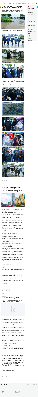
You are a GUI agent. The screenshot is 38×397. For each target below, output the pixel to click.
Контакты (29, 390)
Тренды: (2, 3)
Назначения (7, 3)
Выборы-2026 (25, 3)
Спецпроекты (16, 3)
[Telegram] (6, 180)
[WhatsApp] (4, 180)
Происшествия (3, 389)
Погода (3, 376)
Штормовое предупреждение (13, 376)
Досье (13, 3)
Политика (2, 390)
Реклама (29, 391)
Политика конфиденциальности (18, 390)
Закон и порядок (10, 3)
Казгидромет (7, 376)
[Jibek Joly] (33, 3)
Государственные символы (18, 391)
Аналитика (2, 391)
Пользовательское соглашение (18, 389)
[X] (9, 180)
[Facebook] (7, 180)
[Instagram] (2, 180)
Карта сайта (29, 389)
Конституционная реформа (21, 3)
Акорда (4, 3)
